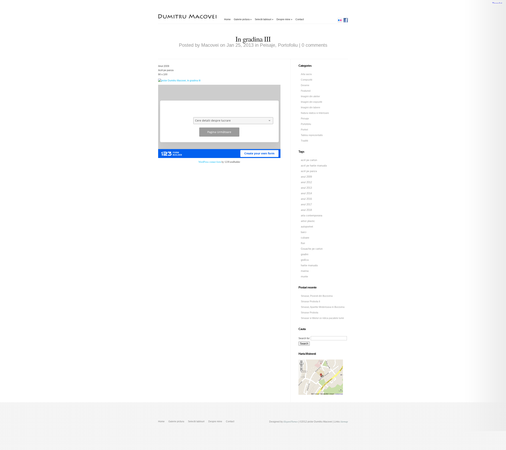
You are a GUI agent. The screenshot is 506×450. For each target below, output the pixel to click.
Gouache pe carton (312, 248)
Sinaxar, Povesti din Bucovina (317, 296)
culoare (305, 237)
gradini (304, 254)
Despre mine (284, 19)
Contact (299, 19)
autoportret (307, 226)
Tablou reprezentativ (312, 135)
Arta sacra (306, 74)
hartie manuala (309, 265)
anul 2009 (306, 176)
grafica (305, 259)
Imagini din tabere (310, 107)
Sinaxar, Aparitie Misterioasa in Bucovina (323, 307)
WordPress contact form (209, 162)
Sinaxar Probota (309, 312)
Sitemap (344, 421)
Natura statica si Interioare (315, 113)
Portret (304, 129)
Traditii (304, 140)
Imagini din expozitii (311, 102)
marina (305, 270)
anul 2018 (306, 209)
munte (304, 276)
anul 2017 (306, 204)
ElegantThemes (290, 421)
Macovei (210, 45)
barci (303, 232)
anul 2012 (306, 182)
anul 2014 (306, 193)
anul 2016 (306, 198)
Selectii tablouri (264, 19)
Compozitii (306, 79)
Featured (306, 90)
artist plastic (308, 221)
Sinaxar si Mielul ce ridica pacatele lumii (322, 318)
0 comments (314, 45)
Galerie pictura (243, 19)
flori (303, 243)
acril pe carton (309, 160)
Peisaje (267, 45)
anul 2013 (306, 187)
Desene (305, 85)
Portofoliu (288, 45)
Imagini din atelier (310, 96)
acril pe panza (309, 171)
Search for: (304, 338)
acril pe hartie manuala (314, 165)
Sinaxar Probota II (310, 301)
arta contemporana (311, 215)
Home (227, 19)
